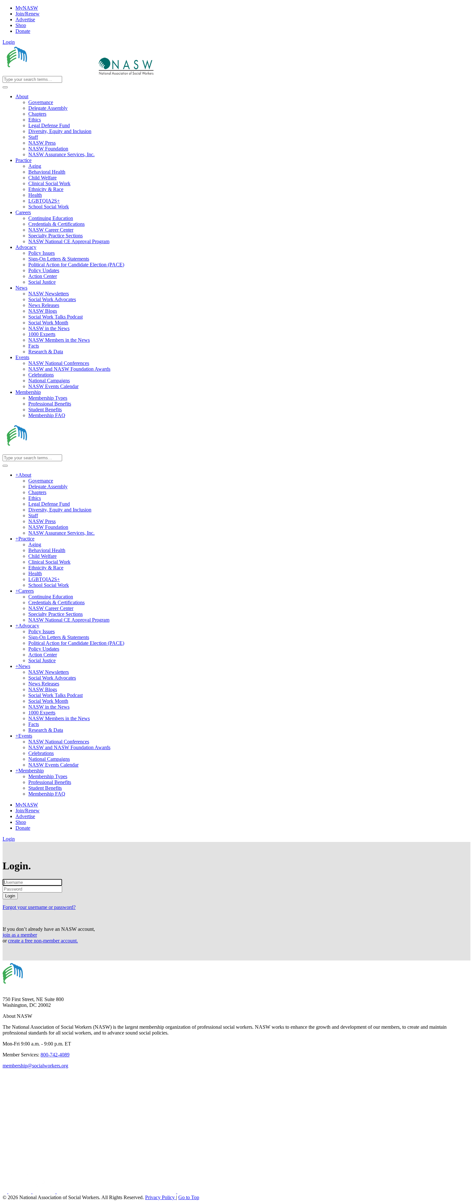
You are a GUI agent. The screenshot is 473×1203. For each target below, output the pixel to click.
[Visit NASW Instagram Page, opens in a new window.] (117, 1191)
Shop (20, 25)
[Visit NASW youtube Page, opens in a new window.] (44, 1191)
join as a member (20, 935)
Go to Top (188, 1197)
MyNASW (26, 8)
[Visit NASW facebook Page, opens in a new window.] (5, 1191)
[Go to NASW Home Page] (50, 73)
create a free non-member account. (43, 940)
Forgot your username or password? (39, 907)
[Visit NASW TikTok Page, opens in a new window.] (188, 1191)
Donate (22, 31)
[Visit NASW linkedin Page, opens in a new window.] (20, 1191)
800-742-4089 (55, 1054)
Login (9, 42)
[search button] (5, 87)
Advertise (25, 19)
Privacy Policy (160, 1197)
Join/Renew (27, 13)
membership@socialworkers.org (35, 1065)
